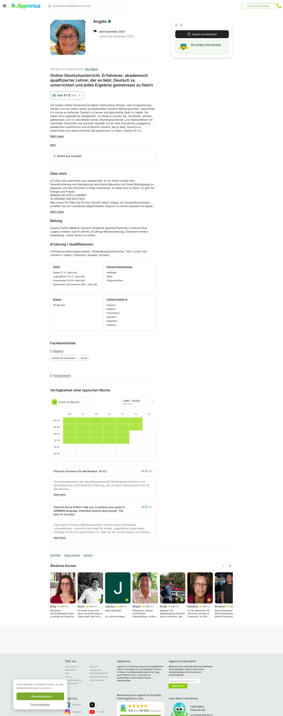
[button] (181, 25)
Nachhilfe (55, 555)
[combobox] (87, 6)
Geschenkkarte (97, 680)
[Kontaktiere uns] (279, 6)
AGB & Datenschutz (99, 677)
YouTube (100, 712)
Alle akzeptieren (41, 696)
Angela (100, 21)
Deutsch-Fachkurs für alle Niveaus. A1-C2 (80, 471)
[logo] (27, 5)
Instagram (76, 712)
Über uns (94, 666)
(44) (67, 606)
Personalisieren (40, 704)
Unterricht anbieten (258, 6)
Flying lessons (62, 375)
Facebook (76, 704)
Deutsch (58, 351)
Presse (68, 677)
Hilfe (67, 673)
